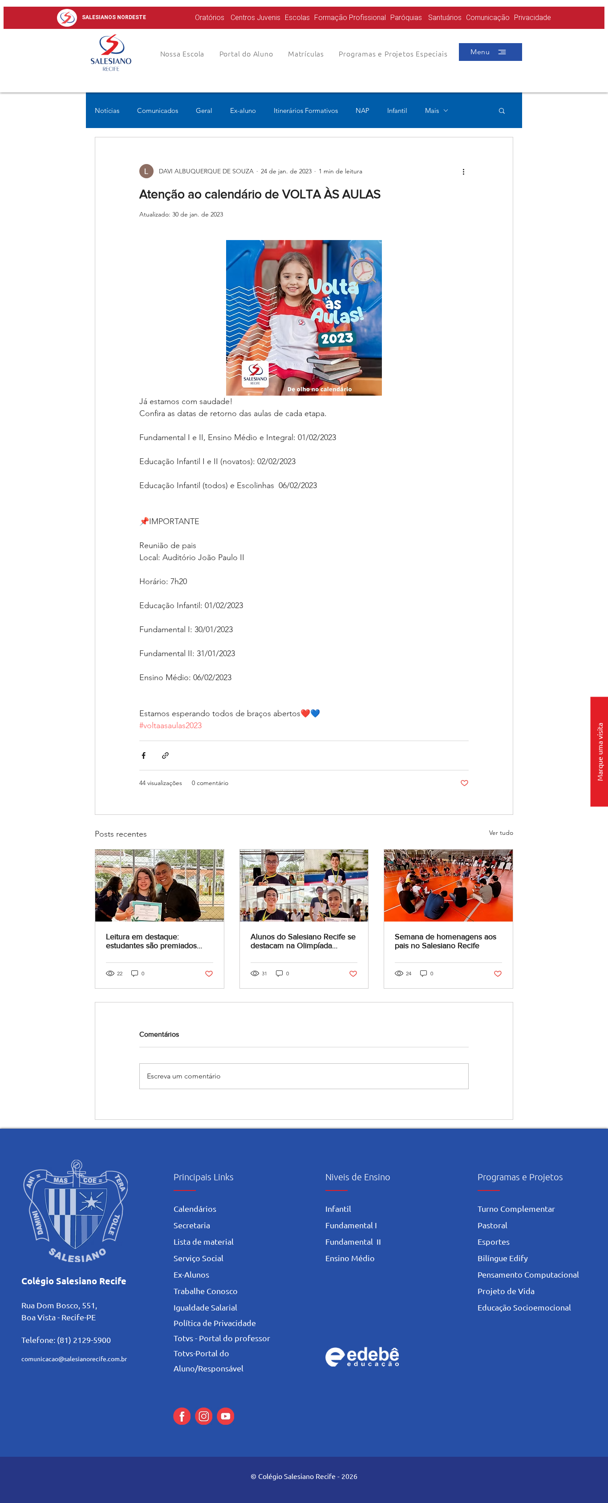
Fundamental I (351, 1225)
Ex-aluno (243, 110)
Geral (204, 110)
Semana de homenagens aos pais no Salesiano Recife (445, 941)
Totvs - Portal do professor (222, 1338)
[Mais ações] (463, 171)
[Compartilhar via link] (165, 755)
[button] (246, 53)
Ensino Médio (350, 1258)
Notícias (107, 110)
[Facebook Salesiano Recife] (182, 1416)
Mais (432, 110)
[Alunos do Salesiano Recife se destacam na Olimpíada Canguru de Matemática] (304, 886)
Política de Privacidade (215, 1322)
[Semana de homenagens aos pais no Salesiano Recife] (448, 886)
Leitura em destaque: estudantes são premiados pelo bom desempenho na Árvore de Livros (152, 941)
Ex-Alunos (191, 1274)
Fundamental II (353, 1241)
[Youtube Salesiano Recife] (225, 1416)
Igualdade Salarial (205, 1307)
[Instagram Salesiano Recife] (203, 1416)
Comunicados (157, 110)
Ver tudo (501, 833)
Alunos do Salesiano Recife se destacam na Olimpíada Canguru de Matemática (303, 941)
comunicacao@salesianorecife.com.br (74, 1359)
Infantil (397, 110)
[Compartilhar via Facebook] (143, 755)
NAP (362, 110)
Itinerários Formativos (306, 110)
